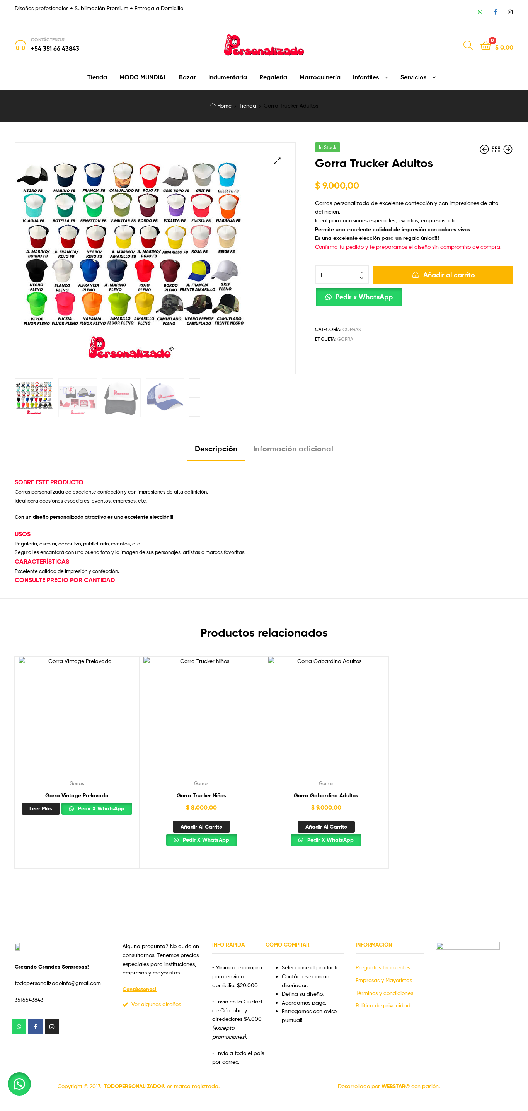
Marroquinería (320, 77)
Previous (194, 407)
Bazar (187, 77)
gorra (345, 339)
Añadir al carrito (449, 274)
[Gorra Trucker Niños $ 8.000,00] (507, 149)
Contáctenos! (48, 40)
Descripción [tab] (216, 448)
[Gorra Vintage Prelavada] (485, 149)
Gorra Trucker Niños (201, 795)
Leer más (40, 808)
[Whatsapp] (480, 12)
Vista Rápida (76, 720)
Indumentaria (227, 77)
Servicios (413, 77)
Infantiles (366, 77)
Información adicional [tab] (293, 448)
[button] (277, 160)
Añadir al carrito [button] (201, 826)
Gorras (351, 329)
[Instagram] (510, 12)
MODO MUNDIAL (143, 77)
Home (224, 105)
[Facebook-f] (495, 12)
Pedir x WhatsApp (364, 296)
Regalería (273, 77)
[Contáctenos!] (20, 45)
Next (194, 388)
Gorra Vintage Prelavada (77, 795)
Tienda (97, 77)
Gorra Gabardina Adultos (326, 795)
